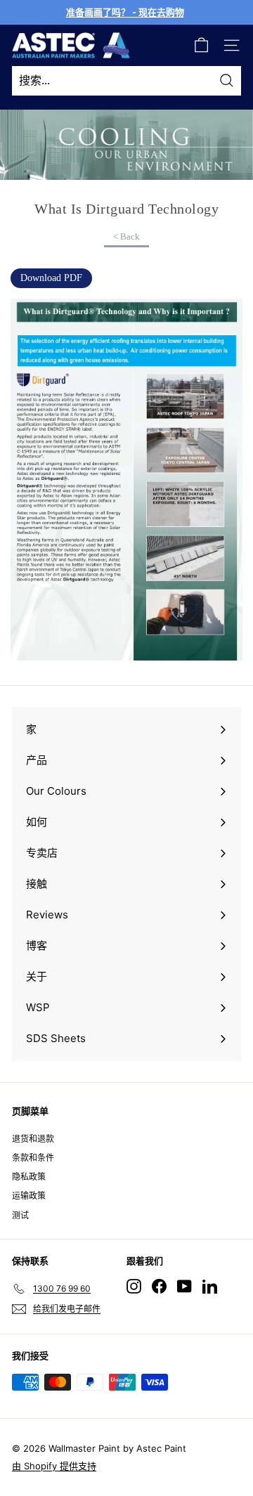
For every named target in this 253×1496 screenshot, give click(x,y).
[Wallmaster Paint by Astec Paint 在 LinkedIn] (209, 1286)
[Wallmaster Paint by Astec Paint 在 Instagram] (133, 1286)
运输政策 (29, 1195)
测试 (20, 1215)
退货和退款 (33, 1138)
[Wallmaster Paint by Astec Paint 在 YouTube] (184, 1286)
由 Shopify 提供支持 (54, 1465)
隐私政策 (29, 1176)
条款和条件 (33, 1157)
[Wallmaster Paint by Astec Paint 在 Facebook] (159, 1286)
